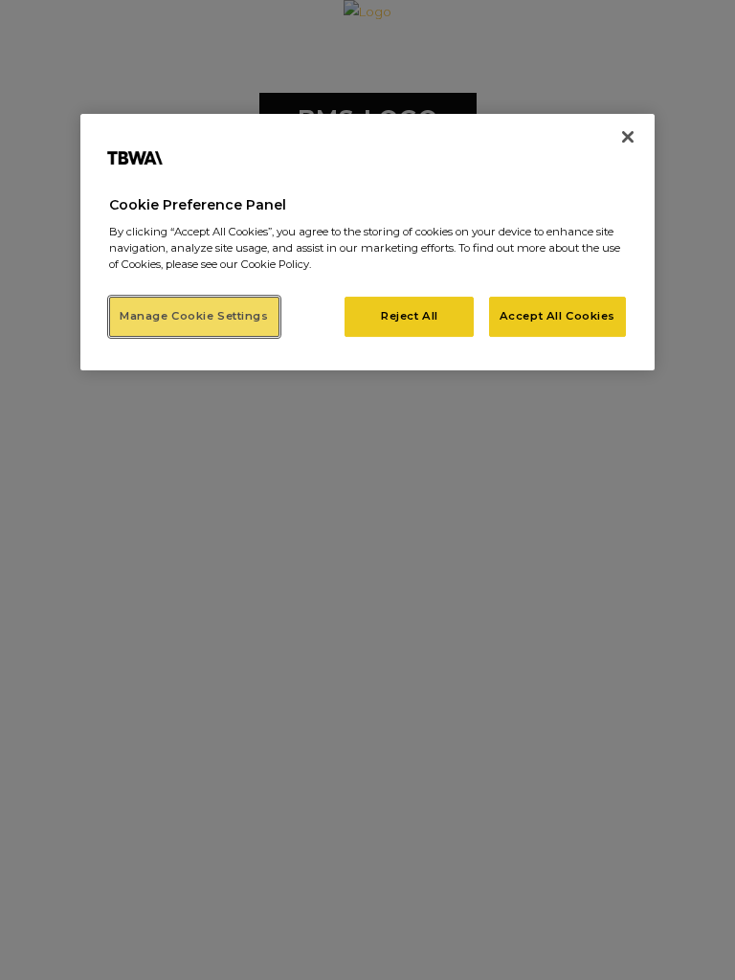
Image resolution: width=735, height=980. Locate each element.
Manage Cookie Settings (194, 316)
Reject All (409, 316)
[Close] (628, 137)
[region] (367, 242)
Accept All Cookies (557, 316)
